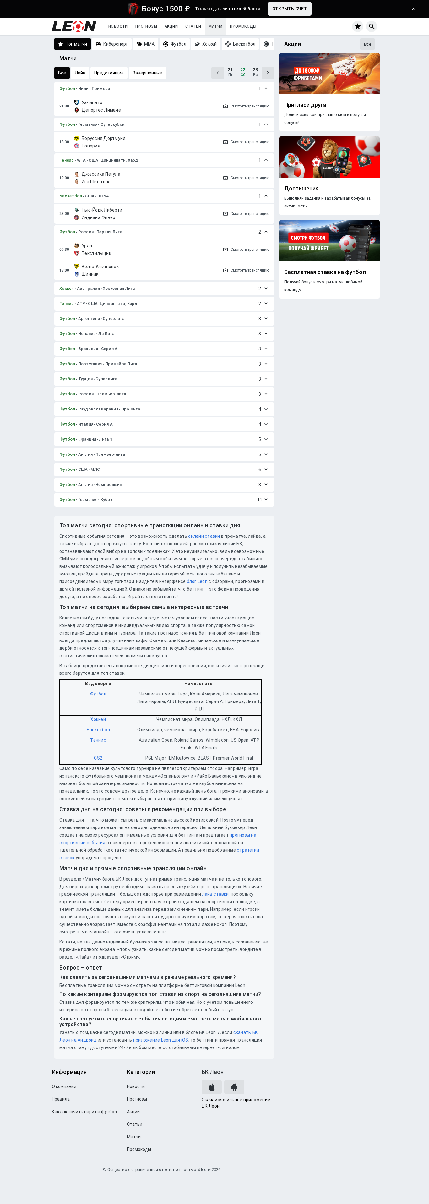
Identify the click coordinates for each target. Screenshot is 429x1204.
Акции (171, 26)
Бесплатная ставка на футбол (325, 272)
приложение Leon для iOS (160, 1039)
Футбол (67, 88)
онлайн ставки (204, 536)
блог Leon (197, 581)
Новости (118, 26)
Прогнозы (146, 26)
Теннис (66, 160)
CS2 (98, 758)
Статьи (193, 26)
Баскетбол (70, 196)
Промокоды (243, 26)
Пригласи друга (305, 105)
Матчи (215, 26)
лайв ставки (215, 894)
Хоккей (66, 288)
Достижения (301, 188)
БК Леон (213, 1072)
